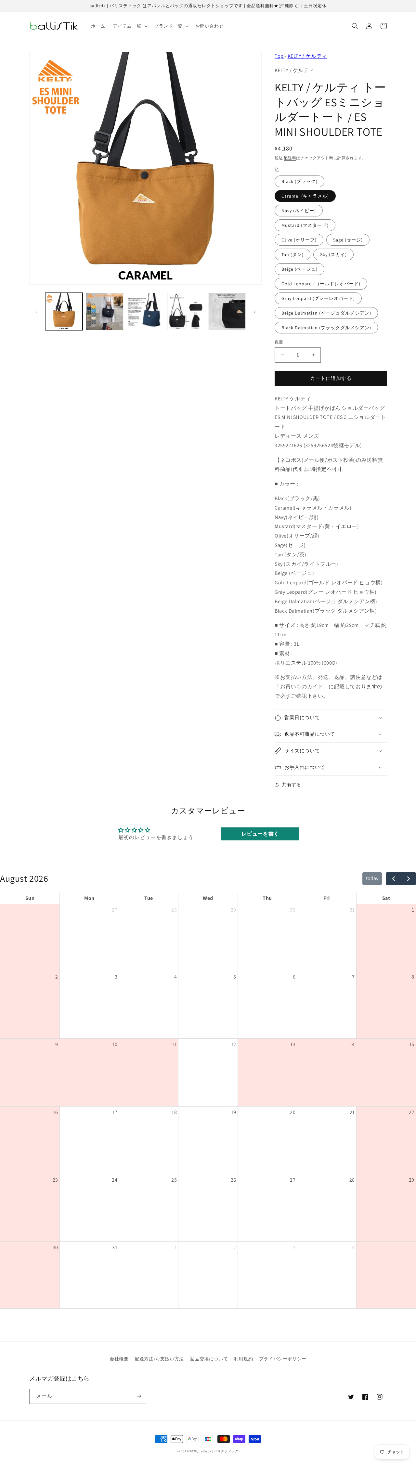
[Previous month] (393, 878)
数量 (279, 342)
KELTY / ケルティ (307, 56)
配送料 (290, 157)
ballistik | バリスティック (218, 1451)
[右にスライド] (254, 312)
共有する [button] (291, 784)
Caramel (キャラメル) (305, 196)
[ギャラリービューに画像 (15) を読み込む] (227, 311)
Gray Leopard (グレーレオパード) (318, 298)
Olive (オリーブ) (299, 240)
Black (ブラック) (299, 181)
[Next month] (408, 878)
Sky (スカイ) (333, 254)
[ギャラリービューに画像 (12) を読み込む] (104, 311)
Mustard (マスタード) (305, 225)
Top (279, 56)
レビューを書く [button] (260, 833)
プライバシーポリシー (282, 1359)
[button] (129, 26)
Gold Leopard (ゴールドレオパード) (320, 284)
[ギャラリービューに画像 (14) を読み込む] (186, 311)
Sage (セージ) (348, 240)
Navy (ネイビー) (298, 211)
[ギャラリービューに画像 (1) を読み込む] (64, 311)
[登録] (139, 1396)
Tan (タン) (292, 254)
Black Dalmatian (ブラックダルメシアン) (326, 328)
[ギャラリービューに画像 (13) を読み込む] (145, 311)
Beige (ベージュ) (299, 269)
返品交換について (209, 1359)
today (372, 878)
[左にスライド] (36, 312)
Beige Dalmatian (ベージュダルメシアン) (326, 313)
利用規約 (243, 1359)
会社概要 (119, 1359)
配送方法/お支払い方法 (159, 1359)
